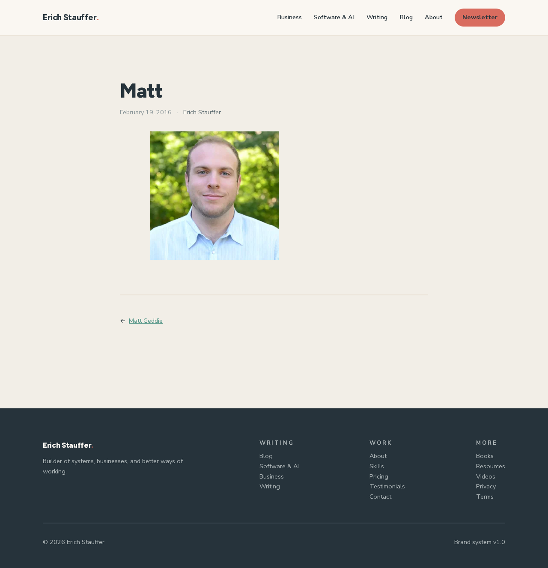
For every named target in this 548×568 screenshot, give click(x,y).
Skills (376, 466)
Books (485, 456)
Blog (266, 456)
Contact (380, 496)
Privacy (486, 486)
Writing (269, 486)
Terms (485, 496)
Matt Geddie (146, 320)
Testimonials (387, 486)
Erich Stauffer (70, 17)
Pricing (378, 476)
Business (271, 476)
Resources (490, 466)
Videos (485, 476)
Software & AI (279, 466)
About (378, 456)
